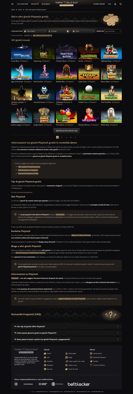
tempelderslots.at (42, 391)
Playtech (15, 278)
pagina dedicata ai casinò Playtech (72, 299)
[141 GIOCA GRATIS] (21, 72)
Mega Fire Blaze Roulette (81, 235)
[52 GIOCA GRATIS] (66, 51)
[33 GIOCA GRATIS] (44, 72)
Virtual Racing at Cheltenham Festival (30, 253)
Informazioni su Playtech (28, 170)
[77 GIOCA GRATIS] (21, 51)
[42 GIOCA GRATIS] (88, 51)
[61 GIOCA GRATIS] (21, 92)
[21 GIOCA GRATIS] (66, 115)
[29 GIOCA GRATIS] (21, 115)
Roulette (35, 4)
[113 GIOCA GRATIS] (66, 72)
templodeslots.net (97, 391)
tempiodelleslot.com (83, 391)
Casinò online (99, 4)
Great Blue (60, 214)
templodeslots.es (69, 391)
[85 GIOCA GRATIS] (66, 92)
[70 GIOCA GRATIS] (111, 72)
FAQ (109, 4)
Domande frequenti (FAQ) (28, 173)
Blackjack (46, 4)
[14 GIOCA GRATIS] (44, 115)
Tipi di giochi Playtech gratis (29, 167)
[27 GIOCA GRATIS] (88, 92)
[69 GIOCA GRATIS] (88, 72)
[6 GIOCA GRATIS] (44, 92)
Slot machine (22, 4)
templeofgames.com (55, 391)
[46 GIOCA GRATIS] (44, 51)
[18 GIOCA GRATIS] (88, 115)
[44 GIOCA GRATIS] (111, 51)
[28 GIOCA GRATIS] (111, 115)
